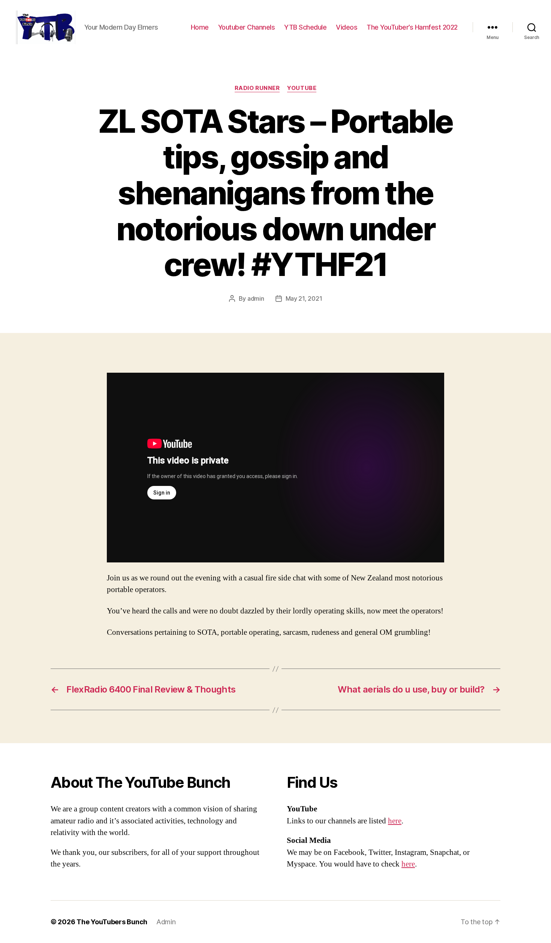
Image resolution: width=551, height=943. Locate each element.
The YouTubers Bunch (111, 922)
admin (255, 298)
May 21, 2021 (304, 298)
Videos (346, 27)
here (394, 821)
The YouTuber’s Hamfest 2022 (412, 27)
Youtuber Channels (246, 27)
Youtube (301, 88)
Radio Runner (257, 88)
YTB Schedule (305, 27)
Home (200, 27)
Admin (166, 922)
